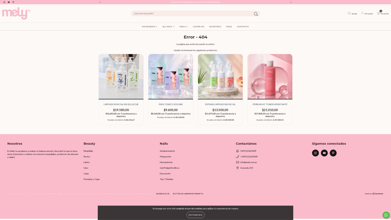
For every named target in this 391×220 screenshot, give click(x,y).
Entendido (196, 215)
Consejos (198, 26)
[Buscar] (256, 14)
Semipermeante (167, 151)
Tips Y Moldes (166, 179)
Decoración (165, 173)
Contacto (243, 26)
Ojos (86, 168)
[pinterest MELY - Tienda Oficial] (13, 2)
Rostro (87, 156)
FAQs (229, 26)
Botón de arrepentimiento (188, 194)
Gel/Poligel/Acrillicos (169, 168)
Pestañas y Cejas (92, 179)
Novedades (149, 26)
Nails (183, 26)
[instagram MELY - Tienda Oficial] (4, 2)
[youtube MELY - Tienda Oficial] (9, 2)
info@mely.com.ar (248, 162)
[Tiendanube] (374, 194)
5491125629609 (248, 151)
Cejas (86, 173)
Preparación (165, 156)
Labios (87, 162)
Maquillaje (88, 151)
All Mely (168, 26)
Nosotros (215, 26)
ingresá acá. (163, 194)
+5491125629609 (249, 156)
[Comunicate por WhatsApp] (386, 215)
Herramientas (166, 162)
